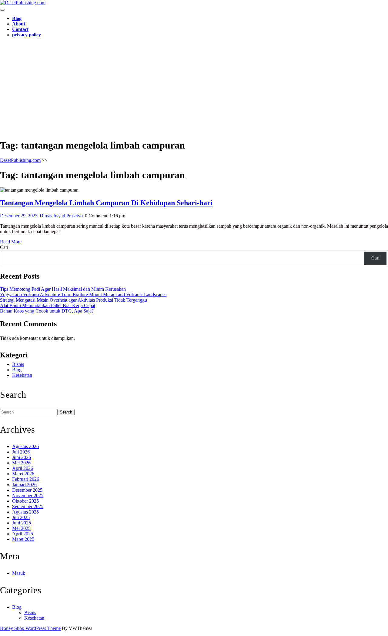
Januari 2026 (24, 484)
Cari (4, 247)
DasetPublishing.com (20, 160)
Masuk (18, 573)
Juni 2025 (21, 522)
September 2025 (27, 506)
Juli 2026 (21, 451)
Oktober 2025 (25, 501)
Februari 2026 (25, 479)
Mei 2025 (21, 528)
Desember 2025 (27, 490)
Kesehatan (22, 375)
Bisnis (18, 364)
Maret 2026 (23, 473)
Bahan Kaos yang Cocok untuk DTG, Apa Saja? (47, 310)
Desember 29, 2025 (19, 215)
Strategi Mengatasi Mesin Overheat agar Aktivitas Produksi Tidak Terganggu (73, 300)
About (18, 23)
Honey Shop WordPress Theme (30, 628)
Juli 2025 (21, 517)
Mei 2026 (21, 462)
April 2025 (22, 533)
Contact (20, 29)
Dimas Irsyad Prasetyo (61, 215)
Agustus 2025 (25, 511)
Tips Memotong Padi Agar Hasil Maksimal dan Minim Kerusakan (63, 289)
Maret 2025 (23, 539)
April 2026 (22, 468)
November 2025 (27, 495)
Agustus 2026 (25, 446)
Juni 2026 (21, 457)
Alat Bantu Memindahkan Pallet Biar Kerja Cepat (47, 305)
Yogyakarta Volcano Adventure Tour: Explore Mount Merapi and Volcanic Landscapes (83, 294)
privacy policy (26, 34)
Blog (17, 18)
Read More (11, 241)
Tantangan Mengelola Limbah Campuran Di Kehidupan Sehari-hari (106, 203)
